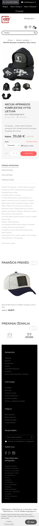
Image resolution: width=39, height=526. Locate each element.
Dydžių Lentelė (28, 146)
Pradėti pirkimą (10, 422)
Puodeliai (8, 494)
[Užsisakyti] (31, 437)
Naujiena (8, 358)
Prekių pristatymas (11, 396)
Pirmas (10, 40)
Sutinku (9, 521)
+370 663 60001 (11, 2)
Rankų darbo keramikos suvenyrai (16, 374)
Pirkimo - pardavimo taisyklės (15, 401)
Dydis (7, 142)
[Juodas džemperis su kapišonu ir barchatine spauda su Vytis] (6, 83)
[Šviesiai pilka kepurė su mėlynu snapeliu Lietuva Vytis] (19, 285)
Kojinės (7, 366)
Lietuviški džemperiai (12, 369)
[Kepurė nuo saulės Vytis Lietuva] (27, 83)
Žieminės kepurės (11, 496)
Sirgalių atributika (11, 466)
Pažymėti (23, 117)
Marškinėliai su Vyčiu (12, 473)
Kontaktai (8, 388)
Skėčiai (7, 498)
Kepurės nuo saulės (12, 470)
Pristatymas (7, 170)
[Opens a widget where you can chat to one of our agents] (31, 522)
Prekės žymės (8, 180)
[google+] (9, 453)
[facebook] (6, 453)
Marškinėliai (9, 363)
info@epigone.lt (30, 2)
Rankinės (8, 371)
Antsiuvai (8, 491)
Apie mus (8, 390)
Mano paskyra (16, 6)
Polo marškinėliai (10, 484)
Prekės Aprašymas (10, 166)
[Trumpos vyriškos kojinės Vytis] (6, 92)
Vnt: (6, 153)
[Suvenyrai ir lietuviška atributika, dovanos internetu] (6, 19)
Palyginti (11, 117)
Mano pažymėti (30, 6)
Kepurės (8, 361)
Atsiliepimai (7, 175)
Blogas (5, 6)
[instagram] (13, 453)
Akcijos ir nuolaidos (22, 40)
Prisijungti (19, 11)
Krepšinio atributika (11, 468)
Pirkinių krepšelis (10, 420)
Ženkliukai (16, 491)
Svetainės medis (10, 393)
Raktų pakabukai (10, 489)
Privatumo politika (11, 398)
